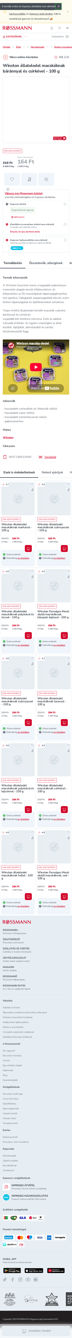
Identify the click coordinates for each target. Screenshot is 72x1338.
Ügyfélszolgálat (10, 1160)
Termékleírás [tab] (12, 263)
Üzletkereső (8, 1170)
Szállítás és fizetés (11, 1007)
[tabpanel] (36, 366)
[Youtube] (28, 1279)
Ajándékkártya (9, 1103)
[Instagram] (20, 1279)
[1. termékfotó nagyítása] (36, 110)
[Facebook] (12, 1279)
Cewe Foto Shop (10, 1098)
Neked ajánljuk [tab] (52, 472)
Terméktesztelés (10, 1123)
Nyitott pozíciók (10, 1137)
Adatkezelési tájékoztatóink (15, 1022)
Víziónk (6, 1060)
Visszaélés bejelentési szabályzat (18, 1032)
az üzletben (23, 558)
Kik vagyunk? (9, 1050)
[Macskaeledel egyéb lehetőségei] (47, 46)
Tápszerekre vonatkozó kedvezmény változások (25, 1012)
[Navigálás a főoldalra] (17, 28)
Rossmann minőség (12, 1055)
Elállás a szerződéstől (13, 1027)
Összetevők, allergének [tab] (46, 263)
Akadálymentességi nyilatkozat (17, 1037)
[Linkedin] (36, 1279)
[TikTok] (5, 1279)
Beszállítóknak (10, 1165)
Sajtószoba (8, 1070)
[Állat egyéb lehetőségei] (23, 46)
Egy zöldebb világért (12, 1065)
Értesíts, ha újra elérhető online (25, 231)
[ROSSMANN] (17, 922)
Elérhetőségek (9, 1155)
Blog (5, 1075)
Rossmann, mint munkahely (16, 1142)
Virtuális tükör (9, 1118)
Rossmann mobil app (13, 1093)
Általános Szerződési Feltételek (18, 1017)
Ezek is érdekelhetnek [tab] (19, 472)
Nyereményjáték (10, 1080)
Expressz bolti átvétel (41, 14)
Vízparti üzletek (10, 1113)
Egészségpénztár (11, 1108)
